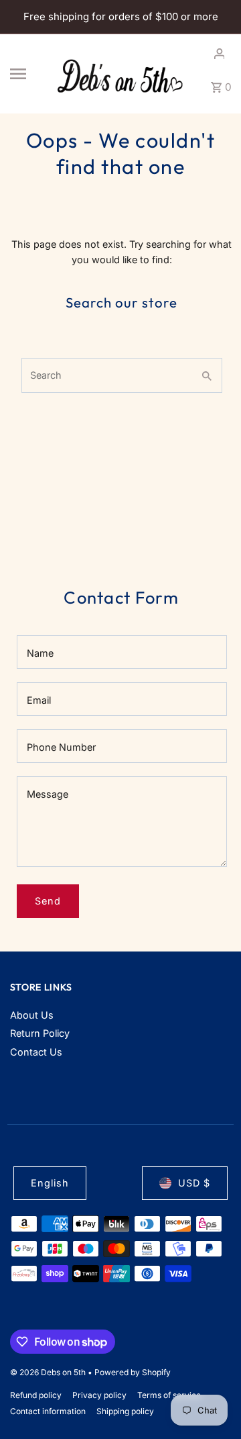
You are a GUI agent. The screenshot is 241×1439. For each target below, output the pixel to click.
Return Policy (40, 1033)
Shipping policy (125, 1411)
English (50, 1183)
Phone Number (61, 747)
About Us (32, 1015)
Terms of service (169, 1395)
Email (39, 700)
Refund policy (36, 1395)
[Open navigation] (26, 74)
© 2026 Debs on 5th (49, 1372)
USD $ (194, 1183)
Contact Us (36, 1052)
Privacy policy (99, 1395)
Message (47, 794)
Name (40, 653)
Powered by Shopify (132, 1372)
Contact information (48, 1411)
